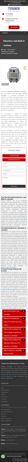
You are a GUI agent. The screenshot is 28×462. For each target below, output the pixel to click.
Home (4, 49)
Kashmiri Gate (15, 289)
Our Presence (11, 49)
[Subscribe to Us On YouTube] (17, 459)
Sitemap (3, 394)
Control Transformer (6, 409)
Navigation (13, 33)
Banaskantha (13, 267)
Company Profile (5, 390)
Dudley (7, 267)
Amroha (17, 219)
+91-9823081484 (15, 3)
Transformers (4, 392)
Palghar (3, 267)
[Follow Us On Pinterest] (25, 459)
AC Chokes (3, 414)
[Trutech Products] (14, 9)
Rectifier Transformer (6, 420)
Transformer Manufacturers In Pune (12, 363)
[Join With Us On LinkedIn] (21, 459)
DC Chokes (3, 416)
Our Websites (4, 401)
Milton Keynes (13, 308)
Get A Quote (14, 27)
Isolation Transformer (6, 418)
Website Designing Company (14, 456)
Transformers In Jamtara (7, 51)
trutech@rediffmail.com (15, 4)
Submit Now (14, 186)
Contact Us (3, 399)
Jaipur (21, 219)
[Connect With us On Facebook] (14, 459)
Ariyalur (3, 289)
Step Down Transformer (7, 411)
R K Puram (8, 289)
